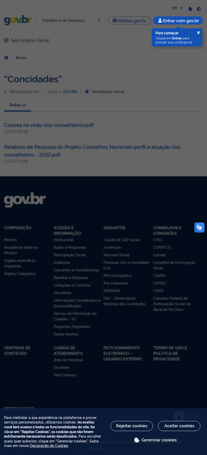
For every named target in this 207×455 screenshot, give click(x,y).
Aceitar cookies (179, 425)
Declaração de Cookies (49, 445)
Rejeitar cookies (131, 425)
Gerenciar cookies (159, 439)
